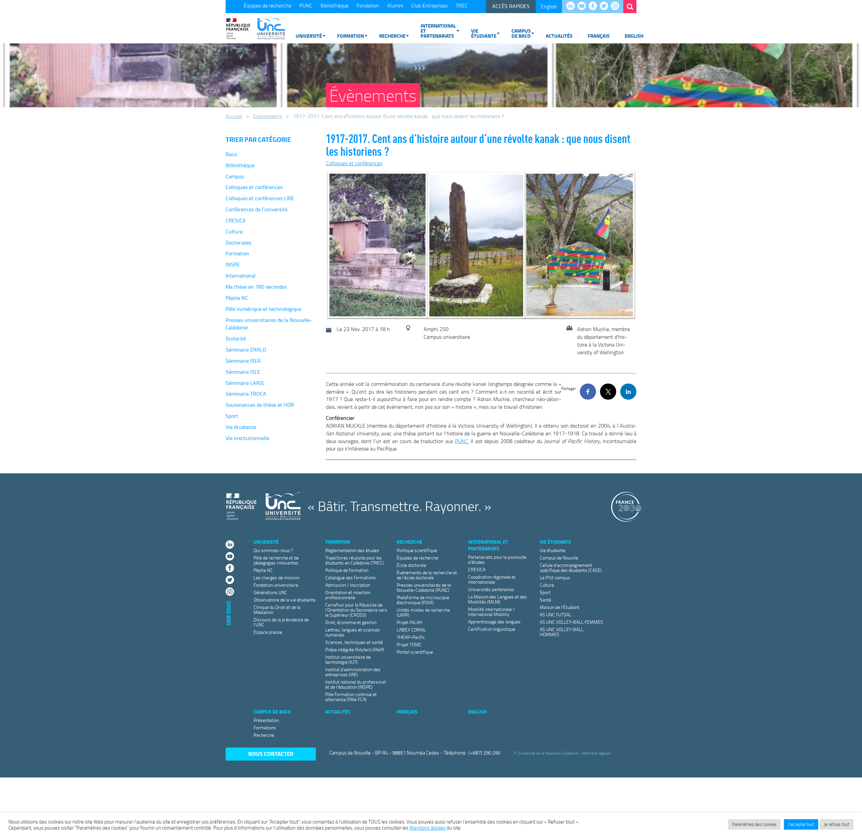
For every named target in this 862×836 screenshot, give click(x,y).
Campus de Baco (521, 33)
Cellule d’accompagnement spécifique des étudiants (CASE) (571, 567)
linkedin (572, 6)
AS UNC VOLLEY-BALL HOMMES (562, 632)
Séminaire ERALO (246, 349)
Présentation (266, 720)
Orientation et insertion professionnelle (347, 595)
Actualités (559, 35)
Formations (265, 727)
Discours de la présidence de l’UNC (281, 622)
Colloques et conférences (254, 187)
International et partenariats (438, 30)
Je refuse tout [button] (837, 824)
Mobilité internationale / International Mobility (491, 611)
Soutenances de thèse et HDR (260, 404)
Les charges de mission (276, 577)
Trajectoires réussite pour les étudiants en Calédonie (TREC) (354, 560)
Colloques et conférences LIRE (260, 198)
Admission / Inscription (347, 585)
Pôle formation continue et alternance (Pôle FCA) (351, 696)
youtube (583, 6)
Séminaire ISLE (243, 371)
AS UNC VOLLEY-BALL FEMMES (571, 622)
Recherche (392, 35)
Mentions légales (596, 753)
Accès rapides (511, 6)
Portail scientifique (415, 652)
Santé (545, 599)
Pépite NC (237, 297)
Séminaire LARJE (245, 383)
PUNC (305, 5)
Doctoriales (238, 242)
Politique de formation (346, 570)
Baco (231, 154)
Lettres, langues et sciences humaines (352, 632)
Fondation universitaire (276, 585)
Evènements (267, 116)
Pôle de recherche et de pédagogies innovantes (276, 560)
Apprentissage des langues (494, 621)
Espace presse (268, 632)
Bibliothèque (335, 5)
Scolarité (236, 338)
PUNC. (462, 441)
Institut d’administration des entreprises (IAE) (352, 672)
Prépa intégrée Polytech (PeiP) (354, 649)
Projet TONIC (409, 644)
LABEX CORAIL (411, 629)
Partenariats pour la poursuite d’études (497, 559)
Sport (232, 416)
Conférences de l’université (257, 209)
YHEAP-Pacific (411, 637)
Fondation (368, 5)
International (241, 275)
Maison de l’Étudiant (559, 607)
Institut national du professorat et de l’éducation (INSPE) (355, 684)
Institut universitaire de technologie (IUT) (348, 659)
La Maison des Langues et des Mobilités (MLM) (497, 599)
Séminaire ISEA (243, 360)
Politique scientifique (417, 550)
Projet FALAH (409, 622)
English (549, 6)
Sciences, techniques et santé (354, 642)
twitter (605, 6)
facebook (594, 6)
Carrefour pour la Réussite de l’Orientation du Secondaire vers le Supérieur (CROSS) (356, 610)
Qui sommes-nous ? (273, 550)
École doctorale (411, 565)
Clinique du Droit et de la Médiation (277, 609)
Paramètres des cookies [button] (754, 824)
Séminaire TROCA (246, 393)
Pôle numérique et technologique (263, 309)
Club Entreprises (429, 5)
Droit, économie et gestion (350, 622)
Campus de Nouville (559, 557)
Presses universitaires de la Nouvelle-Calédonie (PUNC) (424, 587)
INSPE (233, 264)
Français (598, 35)
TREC (462, 5)
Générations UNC (270, 592)
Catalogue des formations (350, 577)
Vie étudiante (483, 33)
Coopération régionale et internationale (492, 579)
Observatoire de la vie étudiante (285, 599)
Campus (235, 176)
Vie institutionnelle (247, 438)
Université (309, 35)
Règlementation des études (352, 550)
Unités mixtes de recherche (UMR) (423, 612)
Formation (350, 35)
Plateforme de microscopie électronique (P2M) (423, 600)
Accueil (234, 116)
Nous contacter (271, 754)
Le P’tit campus (555, 577)
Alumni (395, 5)
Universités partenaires (491, 589)
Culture (234, 231)
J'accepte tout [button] (801, 824)
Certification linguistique (491, 629)
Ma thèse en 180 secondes (256, 286)
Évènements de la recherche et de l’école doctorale (427, 575)
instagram (616, 6)
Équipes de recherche (267, 5)
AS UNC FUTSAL (555, 614)
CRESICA (236, 220)
